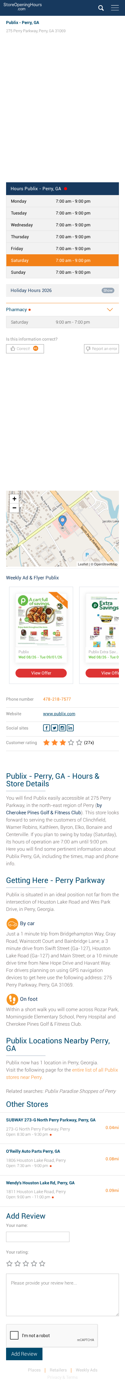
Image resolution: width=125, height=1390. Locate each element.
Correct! (27, 348)
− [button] (14, 508)
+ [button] (14, 499)
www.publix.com (59, 713)
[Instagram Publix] (62, 728)
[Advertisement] (62, 113)
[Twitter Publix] (54, 728)
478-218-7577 (57, 699)
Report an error (104, 348)
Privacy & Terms (62, 1377)
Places (34, 1370)
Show (108, 290)
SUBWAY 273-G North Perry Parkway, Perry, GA (51, 1119)
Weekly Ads (86, 1370)
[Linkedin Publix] (70, 728)
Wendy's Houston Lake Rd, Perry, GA (40, 1182)
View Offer (41, 673)
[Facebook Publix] (46, 728)
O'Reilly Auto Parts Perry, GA (33, 1151)
